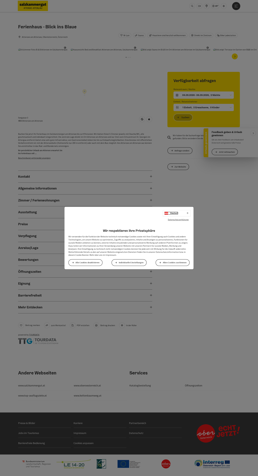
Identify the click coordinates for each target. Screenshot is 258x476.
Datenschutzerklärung (178, 219)
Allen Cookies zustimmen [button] (175, 262)
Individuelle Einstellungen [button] (131, 262)
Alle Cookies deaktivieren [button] (88, 262)
